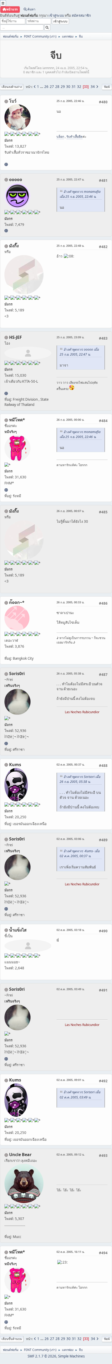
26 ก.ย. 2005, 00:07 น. (70, 511)
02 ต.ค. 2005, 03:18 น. (71, 930)
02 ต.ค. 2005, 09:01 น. (71, 1080)
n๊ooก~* (16, 602)
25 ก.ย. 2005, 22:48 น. (70, 246)
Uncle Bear (20, 1154)
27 (52, 86)
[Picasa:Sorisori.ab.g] (6, 743)
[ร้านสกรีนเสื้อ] (6, 164)
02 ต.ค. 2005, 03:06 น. (71, 839)
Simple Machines (71, 1356)
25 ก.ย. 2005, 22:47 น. (70, 179)
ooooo (15, 179)
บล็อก (60, 136)
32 (79, 86)
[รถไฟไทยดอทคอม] (6, 393)
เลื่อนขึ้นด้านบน (12, 1339)
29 (63, 86)
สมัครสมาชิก (81, 15)
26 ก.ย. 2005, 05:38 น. (70, 673)
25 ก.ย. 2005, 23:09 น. (70, 337)
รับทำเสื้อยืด (74, 136)
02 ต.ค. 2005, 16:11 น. (71, 1252)
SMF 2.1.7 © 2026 (42, 1356)
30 (68, 86)
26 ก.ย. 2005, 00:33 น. (70, 602)
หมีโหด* (17, 420)
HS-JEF (15, 337)
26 (46, 86)
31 (74, 86)
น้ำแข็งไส (18, 930)
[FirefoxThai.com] (6, 230)
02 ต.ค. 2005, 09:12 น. (71, 1154)
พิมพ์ (107, 87)
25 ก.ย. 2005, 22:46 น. (70, 101)
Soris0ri (17, 673)
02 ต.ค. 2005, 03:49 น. (71, 989)
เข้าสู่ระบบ (56, 15)
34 (93, 86)
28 (57, 86)
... (42, 86)
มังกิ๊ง (14, 246)
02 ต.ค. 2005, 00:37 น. (71, 764)
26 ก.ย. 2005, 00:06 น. (70, 420)
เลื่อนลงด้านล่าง (12, 87)
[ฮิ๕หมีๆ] (6, 490)
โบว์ (12, 101)
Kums (15, 764)
